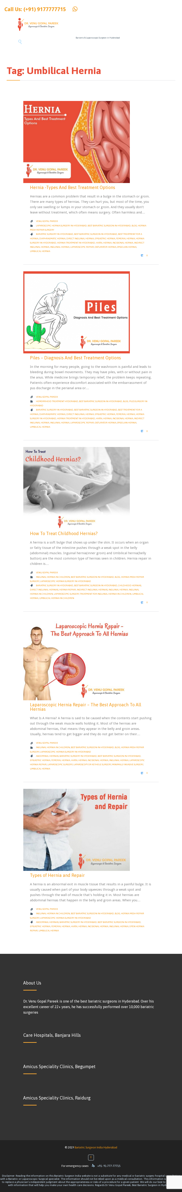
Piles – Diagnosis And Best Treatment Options (75, 357)
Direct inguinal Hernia (80, 238)
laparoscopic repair (82, 247)
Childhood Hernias (129, 585)
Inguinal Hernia (59, 247)
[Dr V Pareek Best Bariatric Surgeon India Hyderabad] (38, 24)
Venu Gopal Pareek (47, 221)
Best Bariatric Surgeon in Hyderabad (109, 225)
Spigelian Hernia (126, 247)
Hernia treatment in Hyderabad (76, 243)
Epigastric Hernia (105, 238)
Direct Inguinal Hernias (44, 589)
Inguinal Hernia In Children (53, 577)
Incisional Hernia (123, 243)
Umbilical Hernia (40, 251)
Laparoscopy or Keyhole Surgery (92, 764)
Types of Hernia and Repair (57, 875)
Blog (134, 225)
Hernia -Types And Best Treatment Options (72, 187)
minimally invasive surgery (127, 764)
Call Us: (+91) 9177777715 (35, 9)
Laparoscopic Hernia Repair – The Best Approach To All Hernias (85, 707)
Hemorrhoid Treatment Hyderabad (57, 401)
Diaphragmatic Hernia (52, 238)
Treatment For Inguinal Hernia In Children (105, 594)
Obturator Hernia (105, 247)
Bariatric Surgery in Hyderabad (54, 234)
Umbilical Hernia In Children (56, 598)
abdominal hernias (47, 756)
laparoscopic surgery (66, 594)
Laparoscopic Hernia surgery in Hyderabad (61, 225)
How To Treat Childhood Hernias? (63, 533)
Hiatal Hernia (104, 243)
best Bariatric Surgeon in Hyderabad (95, 234)
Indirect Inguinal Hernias (92, 589)
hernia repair (67, 589)
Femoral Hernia (125, 238)
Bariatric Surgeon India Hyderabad (96, 1147)
